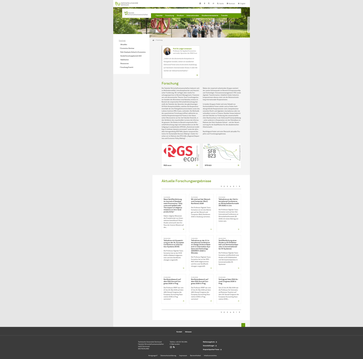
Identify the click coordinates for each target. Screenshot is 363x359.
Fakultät (159, 15)
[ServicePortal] (209, 3)
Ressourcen (124, 63)
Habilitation (124, 60)
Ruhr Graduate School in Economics (133, 52)
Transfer (224, 15)
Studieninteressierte (210, 15)
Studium (180, 15)
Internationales (193, 15)
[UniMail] (213, 3)
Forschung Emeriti (126, 67)
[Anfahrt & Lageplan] (204, 3)
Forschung (169, 15)
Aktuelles (123, 44)
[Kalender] (200, 3)
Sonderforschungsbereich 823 (130, 56)
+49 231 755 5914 (181, 342)
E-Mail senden (175, 344)
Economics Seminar (127, 48)
